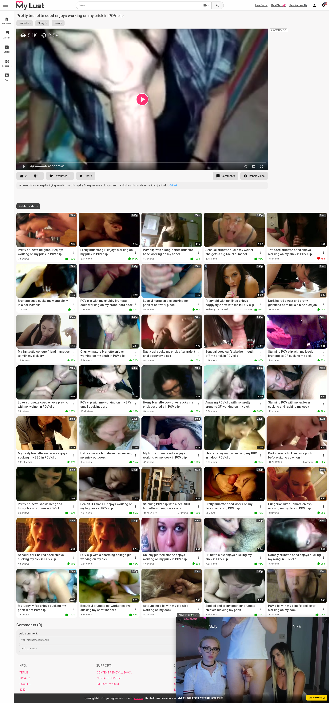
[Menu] (314, 5)
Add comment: (28, 633)
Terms (23, 672)
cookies (138, 698)
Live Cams (261, 5)
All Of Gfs (277, 462)
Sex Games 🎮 (298, 5)
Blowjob (42, 23)
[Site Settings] (323, 5)
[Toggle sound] (179, 620)
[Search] (218, 5)
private (58, 23)
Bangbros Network (218, 309)
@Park (173, 185)
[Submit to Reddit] (252, 33)
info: (23, 665)
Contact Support (109, 678)
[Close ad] (325, 620)
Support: (104, 665)
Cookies (24, 683)
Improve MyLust (108, 683)
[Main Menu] (5, 5)
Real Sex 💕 (278, 5)
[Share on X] (261, 33)
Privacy (24, 678)
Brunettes (25, 23)
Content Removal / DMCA (114, 672)
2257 (22, 689)
